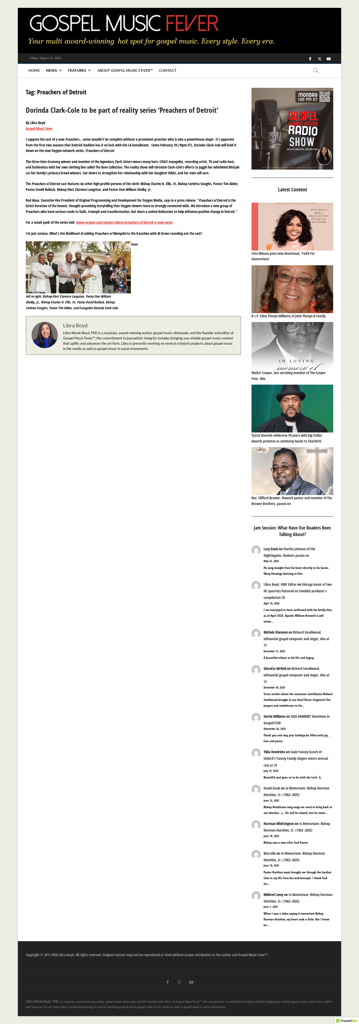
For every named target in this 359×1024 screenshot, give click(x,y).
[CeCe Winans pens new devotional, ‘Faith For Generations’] (292, 227)
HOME (34, 70)
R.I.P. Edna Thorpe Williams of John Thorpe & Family (289, 315)
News (51, 70)
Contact (167, 70)
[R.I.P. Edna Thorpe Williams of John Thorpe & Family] (292, 289)
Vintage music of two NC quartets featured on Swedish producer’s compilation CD (298, 591)
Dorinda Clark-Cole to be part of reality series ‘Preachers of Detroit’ (122, 110)
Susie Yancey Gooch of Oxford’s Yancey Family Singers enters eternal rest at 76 (296, 758)
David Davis (272, 788)
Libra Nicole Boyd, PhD (42, 1001)
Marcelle (270, 853)
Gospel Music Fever (39, 128)
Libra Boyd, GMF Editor (280, 584)
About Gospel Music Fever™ (125, 70)
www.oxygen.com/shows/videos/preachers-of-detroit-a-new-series (124, 222)
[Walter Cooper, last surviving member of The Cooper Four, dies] (292, 346)
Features (77, 70)
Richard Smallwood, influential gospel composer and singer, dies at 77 (297, 639)
